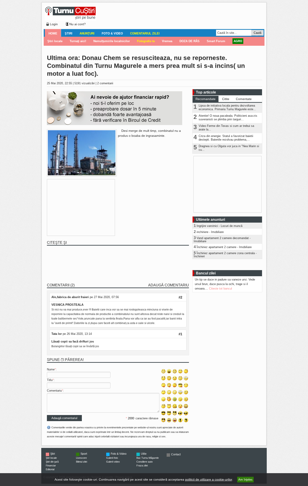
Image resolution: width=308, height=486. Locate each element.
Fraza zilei (142, 465)
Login (54, 24)
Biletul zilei (81, 461)
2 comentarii (105, 83)
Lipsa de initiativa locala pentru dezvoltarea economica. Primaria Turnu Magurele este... (227, 107)
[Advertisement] (179, 17)
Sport (83, 453)
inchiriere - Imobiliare (210, 232)
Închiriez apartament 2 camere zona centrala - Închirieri (225, 254)
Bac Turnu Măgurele (147, 457)
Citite (225, 99)
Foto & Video (112, 33)
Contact (176, 454)
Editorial (50, 469)
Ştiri (68, 33)
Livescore (81, 457)
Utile (144, 453)
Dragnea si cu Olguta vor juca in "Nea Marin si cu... (229, 147)
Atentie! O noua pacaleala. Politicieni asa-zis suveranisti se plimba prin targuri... (228, 117)
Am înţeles (245, 479)
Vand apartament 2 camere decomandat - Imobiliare (222, 239)
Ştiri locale (51, 457)
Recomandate (205, 99)
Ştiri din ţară (52, 461)
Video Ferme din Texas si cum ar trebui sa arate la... (226, 127)
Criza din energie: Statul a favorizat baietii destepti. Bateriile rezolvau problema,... (226, 137)
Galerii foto (112, 457)
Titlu (50, 380)
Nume (51, 369)
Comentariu (54, 390)
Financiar (51, 465)
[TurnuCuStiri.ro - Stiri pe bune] (70, 19)
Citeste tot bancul (220, 288)
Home (52, 33)
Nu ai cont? (77, 24)
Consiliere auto (144, 461)
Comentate (244, 99)
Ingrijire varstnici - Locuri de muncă (219, 226)
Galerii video (113, 461)
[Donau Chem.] (81, 175)
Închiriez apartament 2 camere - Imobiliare (224, 247)
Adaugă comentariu (168, 285)
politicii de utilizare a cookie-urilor (208, 479)
